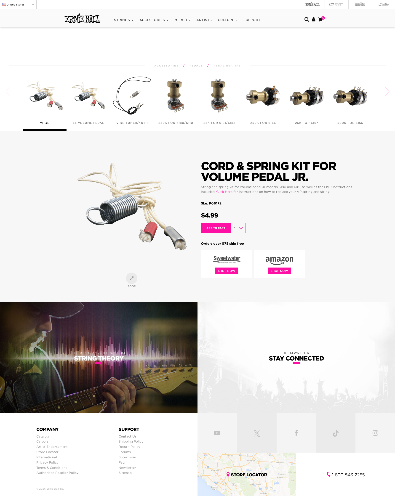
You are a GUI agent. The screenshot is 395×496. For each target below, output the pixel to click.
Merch (180, 20)
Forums (125, 452)
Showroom (127, 457)
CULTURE (226, 20)
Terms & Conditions (51, 467)
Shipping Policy (131, 441)
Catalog (42, 436)
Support (252, 20)
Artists (204, 20)
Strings (122, 20)
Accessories (152, 20)
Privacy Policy (47, 462)
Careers (42, 441)
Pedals (196, 65)
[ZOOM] (131, 278)
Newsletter (127, 467)
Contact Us (127, 436)
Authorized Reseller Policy (57, 473)
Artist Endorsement (52, 446)
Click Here (224, 192)
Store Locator (47, 452)
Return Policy (129, 446)
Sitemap (125, 473)
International (46, 457)
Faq (122, 462)
